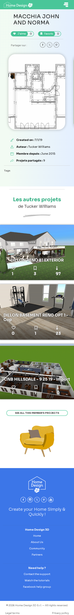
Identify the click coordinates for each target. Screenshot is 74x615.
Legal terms (12, 613)
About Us (37, 542)
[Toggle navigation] (66, 4)
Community (37, 548)
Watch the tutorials (37, 580)
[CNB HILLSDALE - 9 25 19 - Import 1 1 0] (37, 371)
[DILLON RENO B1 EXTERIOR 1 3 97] (37, 252)
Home (37, 535)
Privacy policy (60, 613)
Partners (37, 554)
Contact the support (37, 574)
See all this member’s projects (37, 412)
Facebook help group (37, 586)
